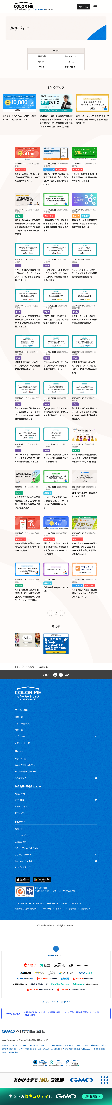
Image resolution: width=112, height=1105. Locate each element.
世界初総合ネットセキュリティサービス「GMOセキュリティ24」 (22, 1045)
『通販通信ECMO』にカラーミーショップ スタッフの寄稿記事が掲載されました (27, 366)
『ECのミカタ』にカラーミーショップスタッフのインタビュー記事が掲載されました (27, 458)
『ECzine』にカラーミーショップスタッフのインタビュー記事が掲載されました (56, 366)
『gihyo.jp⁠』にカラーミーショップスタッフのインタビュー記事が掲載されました (56, 412)
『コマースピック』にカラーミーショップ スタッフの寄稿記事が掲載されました (84, 273)
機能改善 (42, 56)
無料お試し (83, 6)
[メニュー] (95, 6)
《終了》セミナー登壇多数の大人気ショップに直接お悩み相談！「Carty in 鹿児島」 (84, 458)
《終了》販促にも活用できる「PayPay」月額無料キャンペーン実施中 (27, 547)
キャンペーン (70, 56)
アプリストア (70, 67)
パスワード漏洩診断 (55, 1045)
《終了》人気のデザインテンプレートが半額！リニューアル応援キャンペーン (27, 177)
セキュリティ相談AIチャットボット (95, 1045)
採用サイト (65, 1001)
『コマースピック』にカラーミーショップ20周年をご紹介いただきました (56, 458)
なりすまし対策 (99, 1049)
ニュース (70, 61)
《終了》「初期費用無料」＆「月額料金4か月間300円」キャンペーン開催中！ (84, 177)
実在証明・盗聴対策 (8, 1049)
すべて (56, 50)
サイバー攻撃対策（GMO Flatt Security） (77, 1049)
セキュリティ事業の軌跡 (9, 1052)
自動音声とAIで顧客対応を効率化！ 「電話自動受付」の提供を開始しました (84, 223)
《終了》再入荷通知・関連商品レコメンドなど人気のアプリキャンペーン (84, 593)
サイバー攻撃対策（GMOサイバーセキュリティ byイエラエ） (39, 1049)
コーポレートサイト (50, 1001)
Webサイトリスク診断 (72, 1045)
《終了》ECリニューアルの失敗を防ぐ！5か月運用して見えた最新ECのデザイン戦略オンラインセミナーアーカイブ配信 (27, 226)
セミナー (42, 61)
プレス (42, 67)
